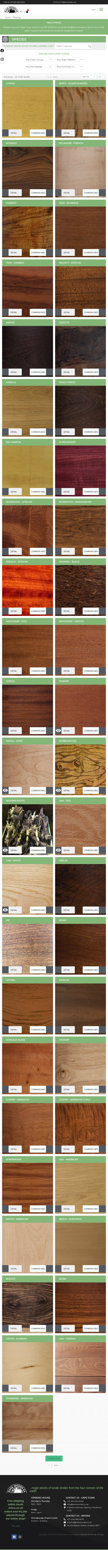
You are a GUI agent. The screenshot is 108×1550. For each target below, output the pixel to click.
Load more (54, 1458)
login (94, 9)
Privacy (101, 1534)
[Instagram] (19, 1536)
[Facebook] (14, 1536)
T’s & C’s (76, 1534)
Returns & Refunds (88, 1534)
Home (8, 17)
